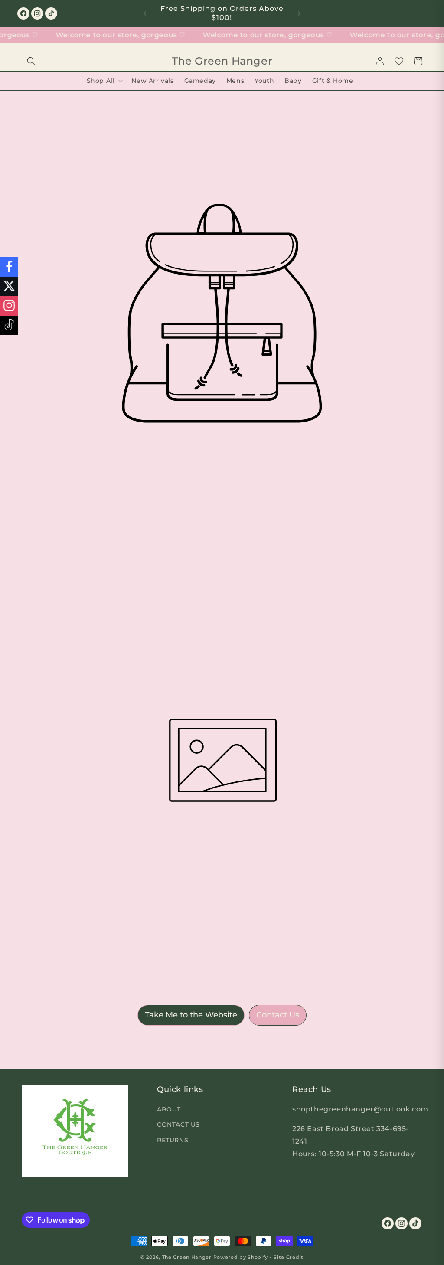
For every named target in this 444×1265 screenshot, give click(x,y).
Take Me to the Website (191, 1015)
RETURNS (172, 1140)
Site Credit (289, 1257)
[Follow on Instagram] (9, 306)
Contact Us (277, 1015)
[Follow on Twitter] (9, 286)
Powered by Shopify (240, 1257)
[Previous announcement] (144, 13)
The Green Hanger (187, 1257)
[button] (31, 61)
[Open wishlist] (398, 61)
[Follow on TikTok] (9, 325)
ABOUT (169, 1109)
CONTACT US (178, 1124)
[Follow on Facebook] (9, 267)
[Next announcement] (299, 13)
